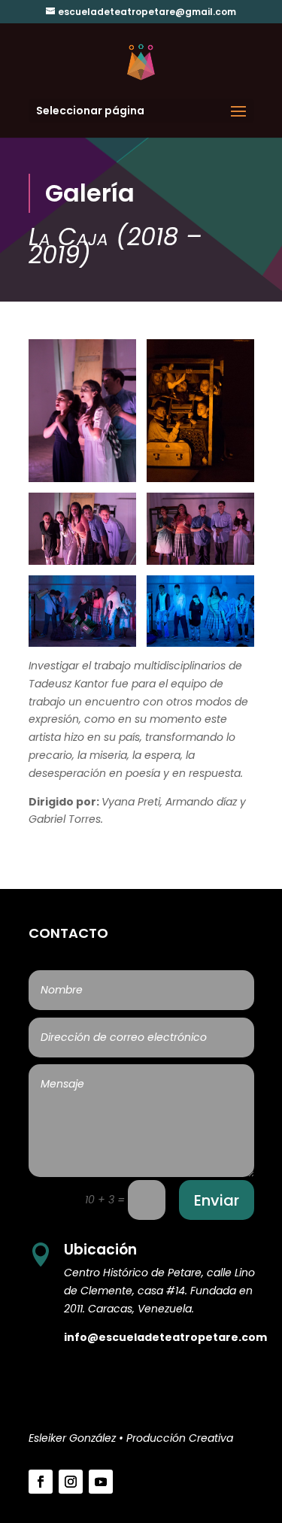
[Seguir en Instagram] (71, 1482)
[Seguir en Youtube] (101, 1482)
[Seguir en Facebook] (41, 1482)
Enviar (216, 1200)
